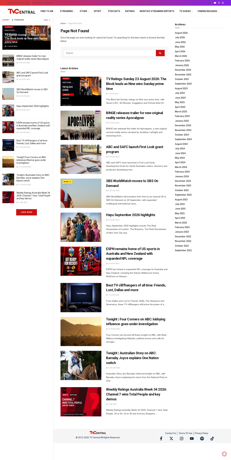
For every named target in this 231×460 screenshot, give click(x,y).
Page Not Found (75, 23)
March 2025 (181, 111)
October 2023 (182, 190)
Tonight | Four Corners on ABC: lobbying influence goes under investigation (31, 160)
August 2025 (181, 88)
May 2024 (180, 158)
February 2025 (182, 116)
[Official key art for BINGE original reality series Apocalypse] (8, 60)
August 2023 (181, 199)
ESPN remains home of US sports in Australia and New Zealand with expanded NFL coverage (33, 125)
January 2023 (182, 232)
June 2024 (180, 153)
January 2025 (182, 121)
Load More (26, 212)
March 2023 (181, 222)
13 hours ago (113, 329)
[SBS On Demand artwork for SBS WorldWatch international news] (8, 94)
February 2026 (182, 60)
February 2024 (182, 171)
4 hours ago (113, 191)
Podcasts (114, 11)
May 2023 (180, 213)
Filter (46, 20)
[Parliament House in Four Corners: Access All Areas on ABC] (8, 162)
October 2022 (182, 246)
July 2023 (180, 204)
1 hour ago (112, 94)
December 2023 (183, 181)
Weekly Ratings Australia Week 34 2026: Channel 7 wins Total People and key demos (33, 196)
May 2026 (180, 46)
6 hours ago (113, 220)
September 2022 (183, 250)
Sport (97, 11)
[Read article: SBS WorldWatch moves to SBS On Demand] (80, 193)
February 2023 (182, 227)
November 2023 (183, 185)
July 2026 (180, 37)
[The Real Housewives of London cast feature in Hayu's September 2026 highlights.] (8, 110)
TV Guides (185, 11)
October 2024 (182, 134)
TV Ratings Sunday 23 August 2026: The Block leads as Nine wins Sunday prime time (26, 38)
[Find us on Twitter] (223, 3)
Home (63, 23)
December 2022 (183, 236)
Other (83, 11)
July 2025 (180, 93)
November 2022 (183, 241)
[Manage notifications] (224, 453)
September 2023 (183, 195)
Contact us (38, 3)
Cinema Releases (207, 11)
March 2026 (181, 56)
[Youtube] (192, 438)
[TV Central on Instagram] (182, 438)
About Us (48, 3)
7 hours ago (113, 295)
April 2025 (180, 107)
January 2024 (182, 176)
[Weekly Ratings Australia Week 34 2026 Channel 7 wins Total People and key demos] (8, 197)
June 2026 (180, 42)
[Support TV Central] (98, 432)
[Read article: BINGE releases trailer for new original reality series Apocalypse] (80, 125)
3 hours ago (113, 123)
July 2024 (180, 148)
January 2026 (182, 65)
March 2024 (181, 167)
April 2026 (180, 51)
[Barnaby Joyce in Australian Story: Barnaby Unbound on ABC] (8, 179)
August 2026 (181, 33)
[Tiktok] (212, 438)
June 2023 (180, 208)
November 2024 (183, 130)
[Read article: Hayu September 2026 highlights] (80, 227)
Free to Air (47, 11)
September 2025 (183, 83)
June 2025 (180, 97)
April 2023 (180, 218)
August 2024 (181, 144)
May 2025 (180, 102)
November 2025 (183, 74)
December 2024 (183, 125)
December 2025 (183, 70)
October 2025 (182, 79)
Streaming (66, 11)
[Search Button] (209, 3)
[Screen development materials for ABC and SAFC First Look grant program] (8, 77)
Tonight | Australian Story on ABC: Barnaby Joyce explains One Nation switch (33, 178)
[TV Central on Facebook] (161, 438)
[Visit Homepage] (21, 11)
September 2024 (183, 139)
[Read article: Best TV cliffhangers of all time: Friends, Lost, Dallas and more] (80, 297)
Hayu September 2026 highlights (32, 106)
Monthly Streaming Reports (157, 11)
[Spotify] (202, 438)
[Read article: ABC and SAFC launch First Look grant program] (80, 159)
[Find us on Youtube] (215, 3)
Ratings (130, 11)
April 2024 (180, 162)
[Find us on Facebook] (219, 3)
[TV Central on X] (171, 438)
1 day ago (112, 404)
